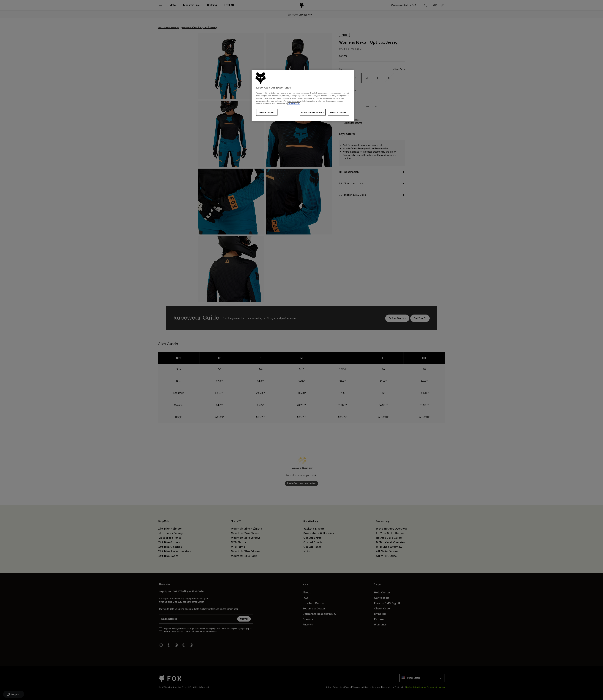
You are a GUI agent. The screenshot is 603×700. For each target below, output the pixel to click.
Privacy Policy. (294, 104)
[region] (303, 95)
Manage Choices (267, 112)
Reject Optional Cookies (312, 112)
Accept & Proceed (338, 112)
